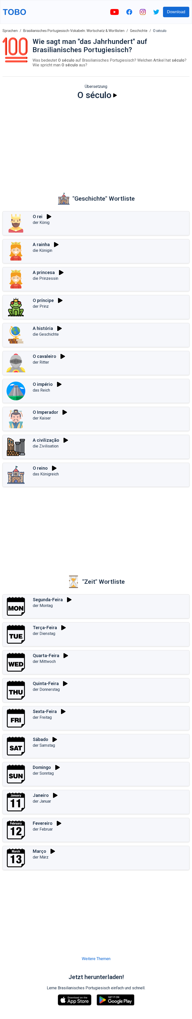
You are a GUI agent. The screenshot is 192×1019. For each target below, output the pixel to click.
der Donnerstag (46, 689)
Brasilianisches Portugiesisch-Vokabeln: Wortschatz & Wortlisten (73, 31)
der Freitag (42, 717)
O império (43, 384)
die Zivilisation (45, 446)
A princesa (44, 272)
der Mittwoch (44, 661)
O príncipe (43, 300)
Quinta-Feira (46, 683)
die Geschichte (46, 334)
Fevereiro (42, 823)
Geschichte (139, 31)
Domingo (42, 767)
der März (40, 857)
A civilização (46, 440)
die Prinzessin (45, 278)
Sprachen (10, 31)
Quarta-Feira (46, 655)
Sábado (40, 739)
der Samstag (44, 745)
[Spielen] (115, 95)
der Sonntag (43, 773)
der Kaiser (42, 418)
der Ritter (41, 362)
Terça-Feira (45, 627)
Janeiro (41, 795)
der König (41, 222)
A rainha (41, 244)
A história (43, 328)
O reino (40, 468)
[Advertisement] (96, 143)
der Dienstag (44, 633)
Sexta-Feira (45, 711)
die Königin (42, 250)
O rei (37, 216)
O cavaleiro (44, 356)
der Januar (42, 801)
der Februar (43, 829)
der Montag (43, 605)
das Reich (41, 390)
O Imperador (45, 412)
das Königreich (46, 474)
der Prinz (41, 306)
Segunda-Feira (48, 599)
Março (39, 851)
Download (176, 12)
